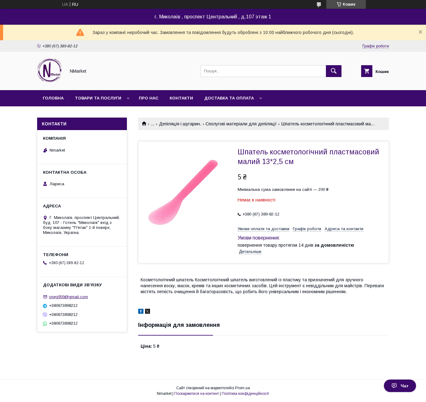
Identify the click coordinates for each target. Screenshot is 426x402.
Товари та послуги (98, 98)
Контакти (181, 98)
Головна (53, 98)
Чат (405, 385)
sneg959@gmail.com (68, 296)
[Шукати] (333, 71)
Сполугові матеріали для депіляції (241, 123)
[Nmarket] (49, 82)
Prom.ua (242, 388)
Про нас (148, 98)
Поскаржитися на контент (196, 393)
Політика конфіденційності (245, 393)
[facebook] (140, 312)
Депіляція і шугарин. (180, 123)
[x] (147, 312)
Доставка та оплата (229, 98)
